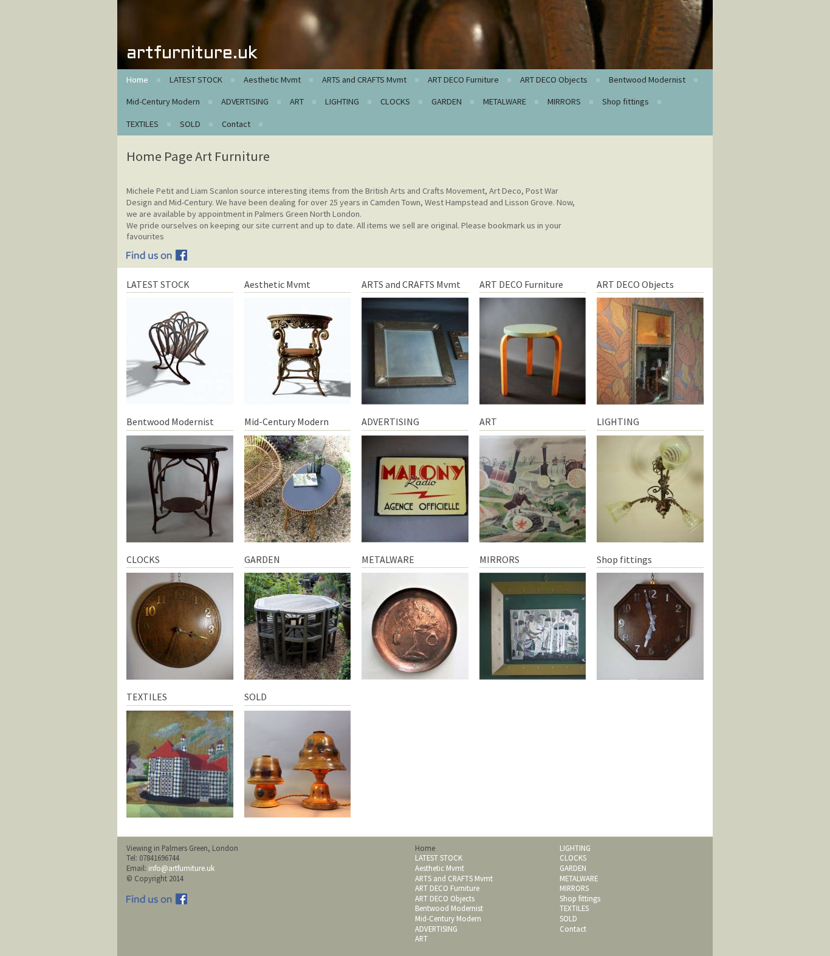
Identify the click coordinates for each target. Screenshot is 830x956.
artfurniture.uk (191, 54)
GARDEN (446, 101)
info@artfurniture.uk (181, 868)
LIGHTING (342, 101)
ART (297, 101)
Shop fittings (625, 101)
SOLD (190, 123)
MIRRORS (564, 101)
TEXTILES (142, 123)
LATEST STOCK (196, 79)
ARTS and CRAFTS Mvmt (364, 79)
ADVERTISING (245, 101)
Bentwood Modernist (647, 79)
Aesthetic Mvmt (272, 79)
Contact (236, 123)
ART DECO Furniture (463, 79)
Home (137, 79)
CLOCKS (395, 101)
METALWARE (504, 101)
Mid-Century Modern (163, 101)
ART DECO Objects (554, 79)
